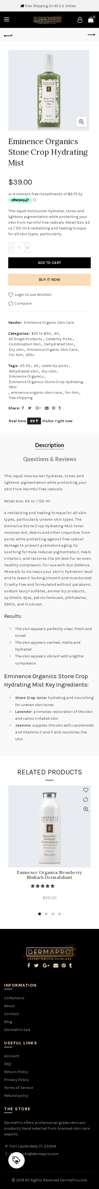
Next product (91, 35)
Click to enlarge (81, 121)
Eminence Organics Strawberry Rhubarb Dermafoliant (49, 875)
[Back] (8, 35)
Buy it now (50, 279)
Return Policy (16, 1071)
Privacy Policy (16, 1079)
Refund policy (16, 1095)
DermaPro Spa (17, 1029)
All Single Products (25, 339)
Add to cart (49, 263)
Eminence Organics (26, 376)
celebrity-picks (55, 365)
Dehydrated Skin (58, 344)
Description (49, 445)
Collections (14, 998)
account (80, 20)
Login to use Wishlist (33, 294)
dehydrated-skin (23, 371)
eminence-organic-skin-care (36, 392)
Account (11, 1056)
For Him (16, 354)
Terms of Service (18, 1087)
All (56, 333)
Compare (23, 303)
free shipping (20, 397)
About (9, 1006)
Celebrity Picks (59, 339)
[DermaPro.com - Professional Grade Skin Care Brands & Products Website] (47, 19)
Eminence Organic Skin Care (49, 322)
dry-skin (49, 371)
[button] (43, 886)
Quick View (86, 809)
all (36, 365)
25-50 (25, 365)
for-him (72, 392)
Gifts (30, 354)
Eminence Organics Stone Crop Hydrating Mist (46, 385)
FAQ (7, 1064)
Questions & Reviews (49, 459)
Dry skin (16, 349)
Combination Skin (25, 344)
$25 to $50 (41, 333)
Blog (8, 1021)
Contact (11, 1014)
